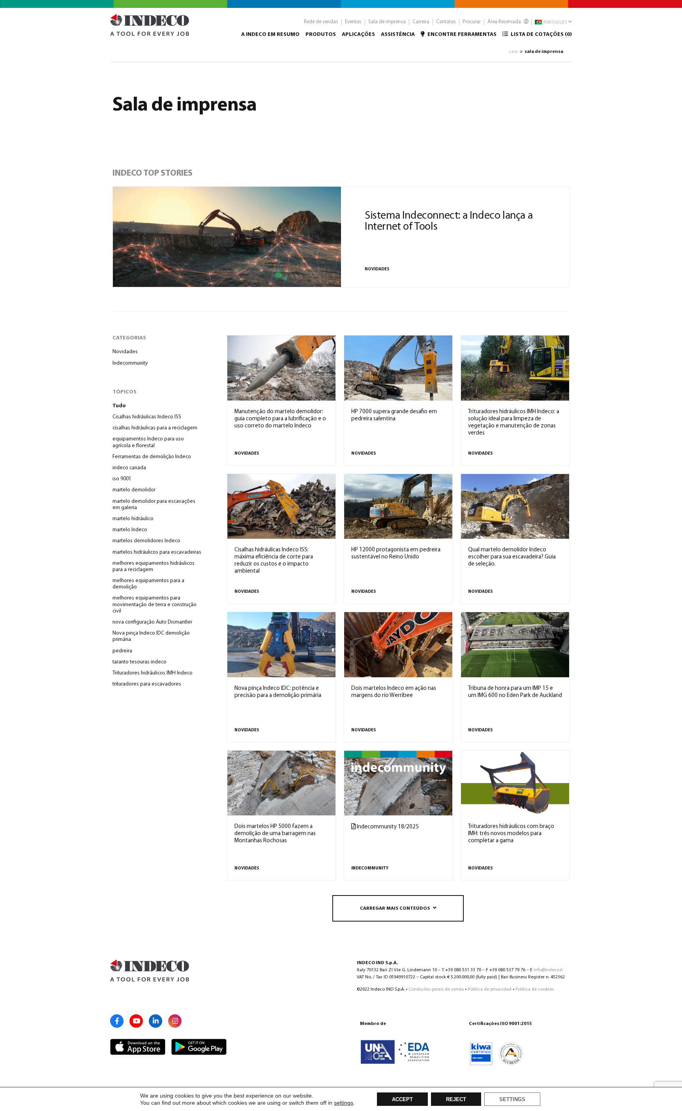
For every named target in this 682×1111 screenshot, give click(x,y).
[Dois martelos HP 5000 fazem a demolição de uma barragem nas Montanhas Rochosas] (281, 783)
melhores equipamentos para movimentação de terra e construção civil (154, 604)
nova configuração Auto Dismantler (152, 622)
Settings (512, 1099)
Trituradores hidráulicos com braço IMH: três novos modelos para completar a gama (511, 834)
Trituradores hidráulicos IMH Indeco (152, 673)
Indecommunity (130, 363)
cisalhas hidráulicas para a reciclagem (154, 428)
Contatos (446, 21)
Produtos (320, 34)
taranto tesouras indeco (139, 662)
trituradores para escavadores (146, 684)
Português (555, 23)
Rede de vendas (321, 21)
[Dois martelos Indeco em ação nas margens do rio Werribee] (398, 644)
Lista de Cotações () (541, 34)
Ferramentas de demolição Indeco (151, 456)
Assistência (398, 34)
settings (343, 1103)
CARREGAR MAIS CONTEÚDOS (395, 908)
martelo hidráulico (133, 518)
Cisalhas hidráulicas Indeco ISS (146, 417)
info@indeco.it (548, 970)
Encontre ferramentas (461, 34)
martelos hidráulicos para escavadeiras (156, 552)
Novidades (377, 269)
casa (513, 51)
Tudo (119, 405)
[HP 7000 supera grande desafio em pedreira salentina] (398, 367)
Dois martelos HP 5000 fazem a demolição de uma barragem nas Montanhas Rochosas (275, 834)
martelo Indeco (129, 529)
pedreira (122, 651)
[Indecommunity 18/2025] (398, 783)
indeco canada (129, 467)
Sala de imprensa (387, 21)
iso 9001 (121, 478)
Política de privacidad (490, 989)
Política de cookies (534, 989)
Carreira (420, 21)
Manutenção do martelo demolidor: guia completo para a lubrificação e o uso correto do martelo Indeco (280, 419)
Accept (402, 1099)
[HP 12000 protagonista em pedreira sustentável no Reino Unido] (398, 506)
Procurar (472, 21)
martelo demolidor (134, 490)
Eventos (353, 21)
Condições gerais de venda (436, 989)
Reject (456, 1099)
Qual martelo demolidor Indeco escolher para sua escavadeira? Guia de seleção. (512, 557)
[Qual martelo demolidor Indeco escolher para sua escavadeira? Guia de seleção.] (515, 506)
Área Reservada (504, 21)
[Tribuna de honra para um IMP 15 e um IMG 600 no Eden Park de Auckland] (515, 644)
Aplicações (358, 34)
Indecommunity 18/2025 (387, 827)
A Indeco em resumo (270, 34)
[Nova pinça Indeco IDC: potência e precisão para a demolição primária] (281, 644)
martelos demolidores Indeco (146, 540)
